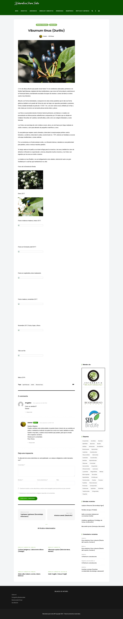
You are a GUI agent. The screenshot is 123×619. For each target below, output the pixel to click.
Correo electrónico (42, 480)
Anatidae (100, 441)
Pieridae (94, 480)
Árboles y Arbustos (46, 11)
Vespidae (85, 494)
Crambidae (85, 457)
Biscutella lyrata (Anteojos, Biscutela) (93, 526)
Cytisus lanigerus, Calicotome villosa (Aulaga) (30, 550)
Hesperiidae (94, 466)
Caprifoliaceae (25, 384)
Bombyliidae (100, 446)
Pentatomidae (86, 480)
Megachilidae (94, 471)
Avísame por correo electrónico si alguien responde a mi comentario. (37, 493)
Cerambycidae (93, 452)
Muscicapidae (86, 474)
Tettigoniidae (95, 491)
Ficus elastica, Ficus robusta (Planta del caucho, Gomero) (93, 541)
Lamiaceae (95, 469)
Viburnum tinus (39, 384)
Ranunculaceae (93, 483)
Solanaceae (85, 488)
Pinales (33, 571)
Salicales (64, 571)
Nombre (20, 480)
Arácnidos (33, 11)
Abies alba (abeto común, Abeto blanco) (29, 575)
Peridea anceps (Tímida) (89, 510)
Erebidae (85, 460)
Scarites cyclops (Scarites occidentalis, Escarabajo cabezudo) (93, 570)
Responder (29, 412)
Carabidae (85, 452)
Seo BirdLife (15, 603)
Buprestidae (94, 449)
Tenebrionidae (86, 491)
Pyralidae (85, 483)
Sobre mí (14, 595)
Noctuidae (94, 474)
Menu (99, 11)
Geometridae (86, 466)
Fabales (33, 547)
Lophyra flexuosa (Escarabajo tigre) (93, 505)
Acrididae (93, 441)
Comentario (21, 465)
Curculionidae (93, 457)
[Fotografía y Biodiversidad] (93, 377)
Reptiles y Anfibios (82, 11)
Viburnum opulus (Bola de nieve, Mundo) (59, 550)
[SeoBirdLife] (93, 418)
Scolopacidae (93, 485)
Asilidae (84, 446)
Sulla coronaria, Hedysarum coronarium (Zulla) (90, 515)
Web (57, 480)
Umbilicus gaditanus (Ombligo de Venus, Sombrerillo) (92, 521)
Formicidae (92, 463)
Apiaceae (92, 443)
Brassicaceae (86, 449)
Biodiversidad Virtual (17, 600)
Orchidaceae (94, 477)
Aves (16, 11)
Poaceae (100, 480)
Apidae (99, 443)
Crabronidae (95, 455)
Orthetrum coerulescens (89, 556)
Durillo (32, 384)
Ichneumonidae (86, 469)
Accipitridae (85, 441)
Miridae (101, 471)
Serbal (45, 36)
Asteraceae (92, 446)
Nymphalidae (86, 477)
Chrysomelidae (86, 455)
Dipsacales (53, 25)
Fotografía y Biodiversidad (18, 597)
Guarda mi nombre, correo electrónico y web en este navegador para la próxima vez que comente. (45, 488)
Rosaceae (85, 485)
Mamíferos (69, 11)
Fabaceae (85, 463)
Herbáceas (59, 11)
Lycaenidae (85, 471)
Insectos (24, 11)
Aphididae (85, 443)
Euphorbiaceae (93, 460)
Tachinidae (100, 488)
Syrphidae (93, 488)
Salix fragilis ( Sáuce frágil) (57, 574)
